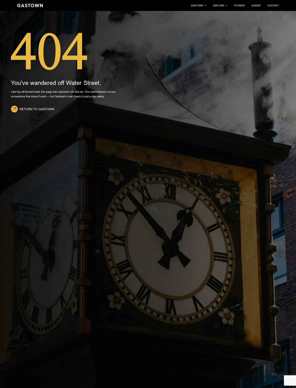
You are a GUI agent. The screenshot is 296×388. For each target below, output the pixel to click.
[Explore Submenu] (225, 5)
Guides (256, 5)
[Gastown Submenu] (204, 5)
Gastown (197, 5)
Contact (273, 5)
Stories (239, 5)
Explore (218, 5)
